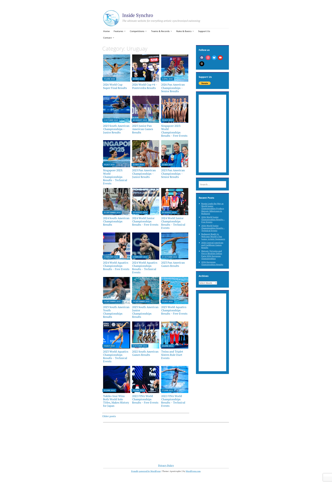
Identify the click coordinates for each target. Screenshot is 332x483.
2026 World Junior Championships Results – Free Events (213, 219)
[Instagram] (208, 58)
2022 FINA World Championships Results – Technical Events (173, 401)
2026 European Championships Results (212, 263)
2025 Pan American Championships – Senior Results (173, 173)
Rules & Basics (184, 31)
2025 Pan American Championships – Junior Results (144, 173)
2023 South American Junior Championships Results (145, 312)
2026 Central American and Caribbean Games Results (212, 245)
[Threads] (202, 64)
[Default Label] (220, 58)
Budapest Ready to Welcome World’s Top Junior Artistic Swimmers (213, 236)
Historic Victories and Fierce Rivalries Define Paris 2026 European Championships (211, 255)
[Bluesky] (214, 58)
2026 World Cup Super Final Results (115, 86)
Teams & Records (160, 31)
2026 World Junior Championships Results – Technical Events (213, 228)
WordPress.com (193, 471)
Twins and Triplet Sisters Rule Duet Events (172, 355)
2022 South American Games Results (145, 353)
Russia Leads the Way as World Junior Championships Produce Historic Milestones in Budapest (212, 208)
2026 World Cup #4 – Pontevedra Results (144, 86)
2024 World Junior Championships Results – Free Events (145, 221)
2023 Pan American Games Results (173, 264)
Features (118, 31)
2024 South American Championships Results (116, 221)
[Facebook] (202, 58)
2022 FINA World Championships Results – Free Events (145, 399)
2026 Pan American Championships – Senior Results (173, 88)
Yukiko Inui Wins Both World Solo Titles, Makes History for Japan (116, 401)
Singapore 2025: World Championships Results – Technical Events (115, 176)
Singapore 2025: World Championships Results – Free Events (174, 130)
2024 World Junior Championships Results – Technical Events (173, 223)
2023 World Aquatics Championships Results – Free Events (174, 310)
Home (106, 31)
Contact (107, 37)
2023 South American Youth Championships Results (116, 312)
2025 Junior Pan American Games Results (142, 129)
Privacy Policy (166, 465)
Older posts (109, 416)
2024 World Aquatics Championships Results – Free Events (116, 266)
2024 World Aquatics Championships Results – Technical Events (144, 267)
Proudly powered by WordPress (146, 471)
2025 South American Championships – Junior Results (116, 129)
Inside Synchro (137, 15)
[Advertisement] (212, 137)
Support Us (204, 31)
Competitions (137, 31)
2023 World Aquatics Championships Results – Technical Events (115, 356)
